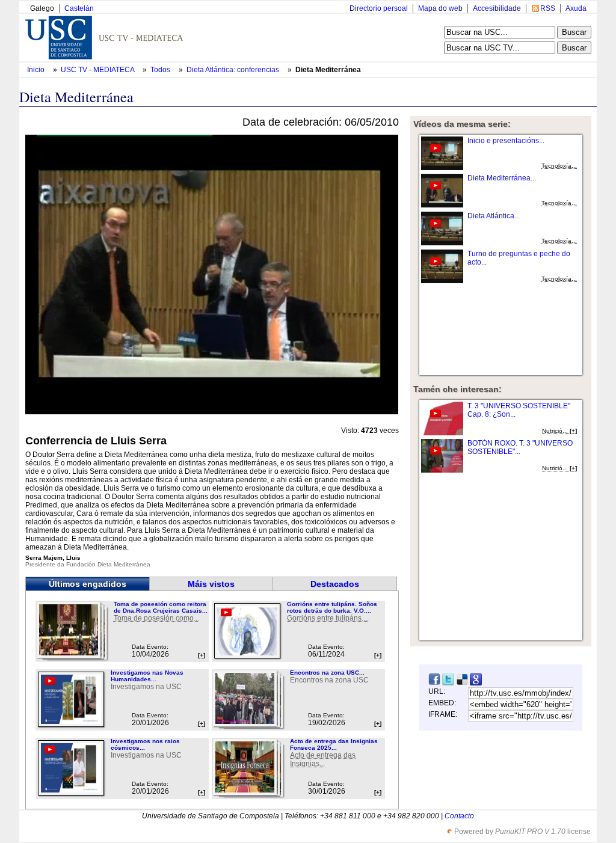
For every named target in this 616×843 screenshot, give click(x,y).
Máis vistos (211, 584)
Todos (161, 70)
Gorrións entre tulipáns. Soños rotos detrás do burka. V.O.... (332, 607)
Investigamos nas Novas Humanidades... (147, 675)
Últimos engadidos (87, 584)
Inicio (36, 70)
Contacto (459, 816)
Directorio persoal (379, 8)
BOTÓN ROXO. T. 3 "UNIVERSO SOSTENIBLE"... (520, 447)
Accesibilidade (497, 8)
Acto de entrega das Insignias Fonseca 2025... (334, 744)
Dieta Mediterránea (328, 70)
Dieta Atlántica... (493, 216)
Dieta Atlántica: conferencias (233, 70)
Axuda (576, 8)
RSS (547, 8)
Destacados (334, 584)
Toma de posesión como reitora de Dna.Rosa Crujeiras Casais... (161, 607)
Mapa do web (440, 8)
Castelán (79, 8)
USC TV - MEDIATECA (98, 70)
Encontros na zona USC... (327, 672)
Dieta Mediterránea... (501, 178)
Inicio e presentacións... (505, 140)
